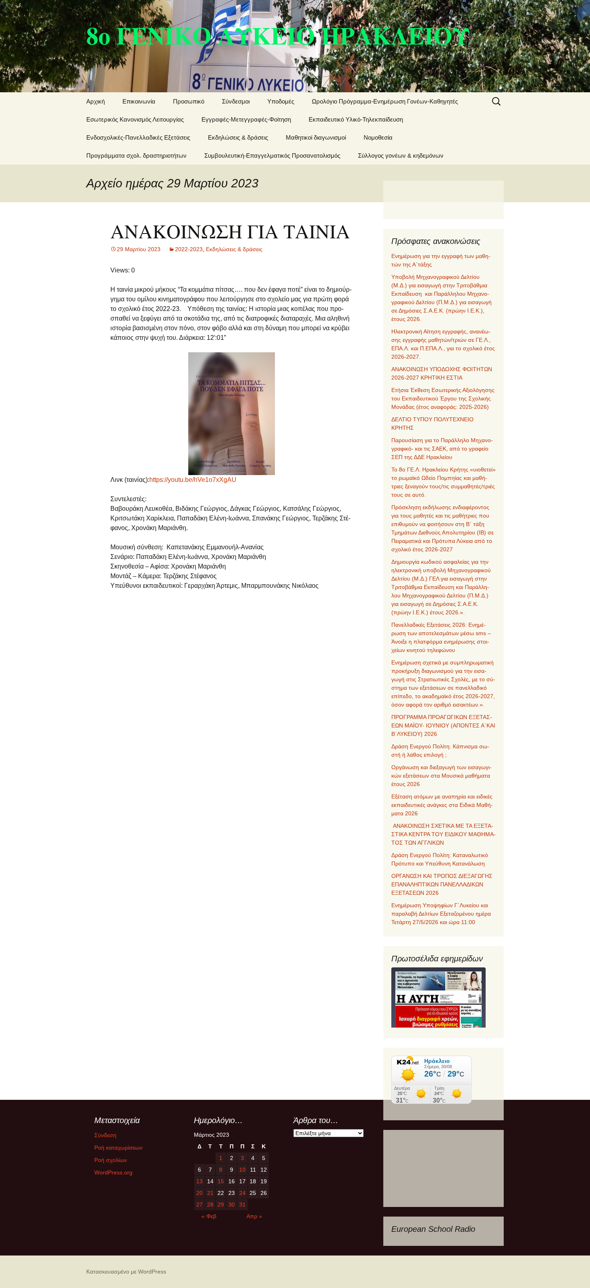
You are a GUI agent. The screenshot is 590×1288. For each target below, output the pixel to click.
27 (199, 1204)
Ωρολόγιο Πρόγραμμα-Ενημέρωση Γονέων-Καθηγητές (385, 101)
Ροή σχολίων (110, 1160)
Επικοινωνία (138, 101)
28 (210, 1204)
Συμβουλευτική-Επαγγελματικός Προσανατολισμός (272, 155)
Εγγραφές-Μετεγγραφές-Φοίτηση (246, 119)
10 (242, 1169)
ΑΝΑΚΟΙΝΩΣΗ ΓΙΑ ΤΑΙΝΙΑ (230, 231)
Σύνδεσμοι (236, 101)
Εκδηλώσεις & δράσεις (238, 137)
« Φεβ (208, 1216)
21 (210, 1193)
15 (221, 1181)
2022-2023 (189, 249)
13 (199, 1181)
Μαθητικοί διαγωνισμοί (316, 137)
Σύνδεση (105, 1135)
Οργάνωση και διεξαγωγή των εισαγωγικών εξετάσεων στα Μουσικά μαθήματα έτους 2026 (441, 775)
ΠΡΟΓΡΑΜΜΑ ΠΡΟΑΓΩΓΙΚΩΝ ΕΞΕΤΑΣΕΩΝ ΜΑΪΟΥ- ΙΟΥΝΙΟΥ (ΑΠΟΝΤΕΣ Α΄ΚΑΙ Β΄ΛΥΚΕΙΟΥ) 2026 (443, 725)
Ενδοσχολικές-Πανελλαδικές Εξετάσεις (138, 137)
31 (242, 1204)
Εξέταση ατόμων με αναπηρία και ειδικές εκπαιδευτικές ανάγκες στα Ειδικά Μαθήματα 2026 (442, 805)
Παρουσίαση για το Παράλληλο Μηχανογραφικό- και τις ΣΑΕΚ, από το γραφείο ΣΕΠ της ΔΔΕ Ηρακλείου (442, 448)
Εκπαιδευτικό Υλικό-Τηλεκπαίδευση (356, 119)
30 (231, 1204)
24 (242, 1193)
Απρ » (254, 1216)
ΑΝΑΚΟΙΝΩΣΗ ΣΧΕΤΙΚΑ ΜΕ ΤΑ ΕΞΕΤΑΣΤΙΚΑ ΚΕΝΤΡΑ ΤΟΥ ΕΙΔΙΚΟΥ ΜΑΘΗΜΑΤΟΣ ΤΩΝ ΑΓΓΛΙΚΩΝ (443, 834)
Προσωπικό (188, 101)
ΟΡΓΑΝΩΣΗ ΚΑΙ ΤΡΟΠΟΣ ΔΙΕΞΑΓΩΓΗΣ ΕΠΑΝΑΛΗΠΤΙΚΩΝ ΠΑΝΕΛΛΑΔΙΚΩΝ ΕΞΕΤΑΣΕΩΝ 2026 (441, 884)
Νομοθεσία (378, 137)
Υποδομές (280, 101)
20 (199, 1193)
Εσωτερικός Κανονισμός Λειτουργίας (135, 119)
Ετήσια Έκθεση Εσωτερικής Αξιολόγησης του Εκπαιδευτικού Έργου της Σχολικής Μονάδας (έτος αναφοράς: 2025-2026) (442, 398)
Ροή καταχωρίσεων (118, 1147)
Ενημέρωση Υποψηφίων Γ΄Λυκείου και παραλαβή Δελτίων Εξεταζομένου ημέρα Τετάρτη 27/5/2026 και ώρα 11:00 (441, 913)
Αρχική (95, 101)
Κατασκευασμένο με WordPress (126, 1271)
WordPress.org (113, 1172)
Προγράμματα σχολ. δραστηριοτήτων (136, 155)
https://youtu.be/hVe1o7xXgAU (192, 479)
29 (221, 1204)
